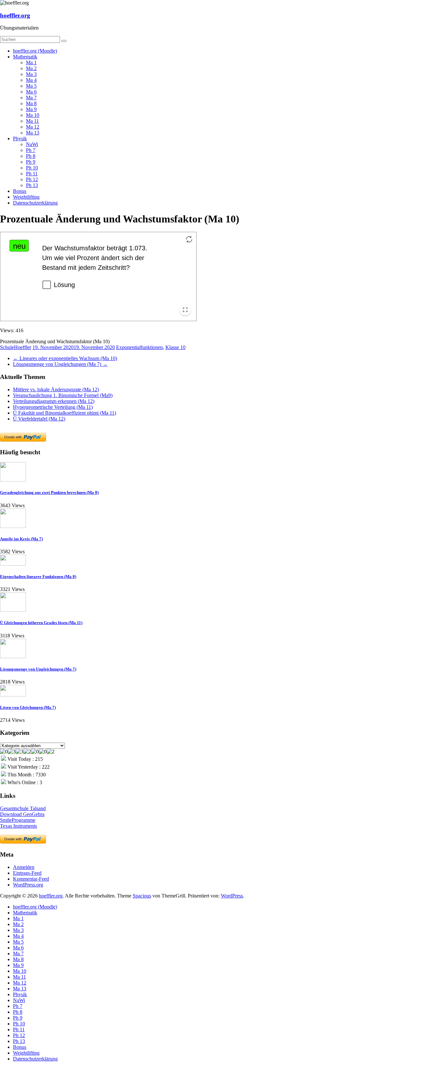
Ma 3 (31, 74)
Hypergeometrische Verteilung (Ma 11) (53, 407)
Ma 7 (31, 97)
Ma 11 (32, 121)
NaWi (32, 144)
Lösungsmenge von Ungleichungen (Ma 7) (60, 364)
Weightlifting (26, 197)
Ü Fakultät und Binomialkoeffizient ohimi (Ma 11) (64, 413)
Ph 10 (32, 167)
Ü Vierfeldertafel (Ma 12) (39, 418)
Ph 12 (32, 179)
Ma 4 (31, 80)
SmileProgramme (17, 820)
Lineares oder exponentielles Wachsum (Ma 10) (65, 358)
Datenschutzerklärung (35, 203)
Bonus (19, 191)
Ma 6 (31, 91)
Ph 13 (32, 185)
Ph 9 (30, 162)
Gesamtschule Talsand (23, 808)
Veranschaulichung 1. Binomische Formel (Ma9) (63, 395)
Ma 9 (31, 109)
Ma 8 (31, 103)
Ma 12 (32, 127)
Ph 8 (30, 156)
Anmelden (23, 867)
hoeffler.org (15, 15)
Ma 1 (31, 62)
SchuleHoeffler (15, 347)
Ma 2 (31, 68)
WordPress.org (28, 884)
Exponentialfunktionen (139, 347)
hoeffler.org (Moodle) (35, 51)
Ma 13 (32, 132)
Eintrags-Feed (27, 873)
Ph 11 (32, 173)
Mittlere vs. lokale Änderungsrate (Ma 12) (56, 389)
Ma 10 (32, 115)
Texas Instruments (18, 826)
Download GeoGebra (22, 814)
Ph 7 (30, 150)
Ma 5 (31, 86)
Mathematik (25, 56)
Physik (20, 138)
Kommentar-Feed (31, 879)
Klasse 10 (175, 347)
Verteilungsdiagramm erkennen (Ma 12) (53, 401)
